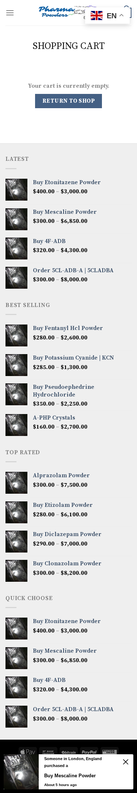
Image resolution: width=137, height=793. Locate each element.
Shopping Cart (69, 46)
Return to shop (68, 101)
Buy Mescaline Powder (70, 775)
